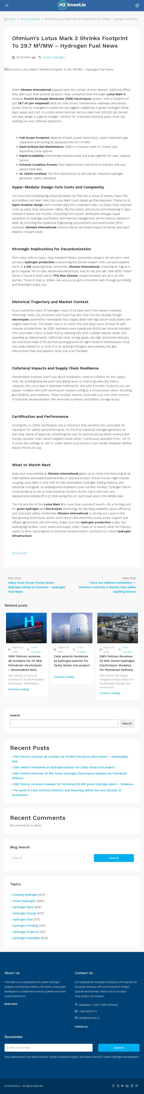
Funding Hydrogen (25, 894)
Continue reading (18, 689)
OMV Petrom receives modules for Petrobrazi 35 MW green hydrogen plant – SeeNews (73, 784)
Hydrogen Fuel (23, 919)
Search (15, 715)
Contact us (81, 1026)
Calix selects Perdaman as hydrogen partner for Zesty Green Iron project (72, 660)
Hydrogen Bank (23, 907)
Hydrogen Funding (25, 925)
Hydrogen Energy (24, 913)
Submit (119, 1047)
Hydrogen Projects (25, 932)
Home (12, 19)
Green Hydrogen (30, 19)
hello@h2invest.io (89, 1017)
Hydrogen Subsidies (26, 938)
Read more (10, 1003)
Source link (19, 553)
